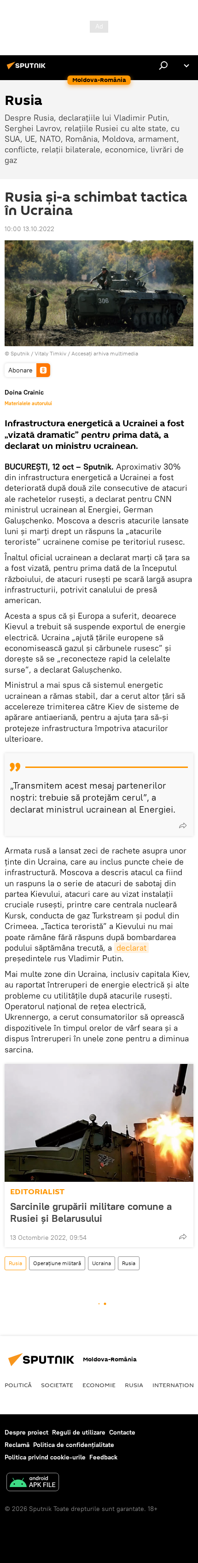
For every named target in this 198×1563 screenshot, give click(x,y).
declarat (131, 947)
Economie (99, 1385)
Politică (18, 1385)
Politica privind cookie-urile (45, 1457)
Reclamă (17, 1445)
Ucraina (101, 1263)
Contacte (122, 1432)
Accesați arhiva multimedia (104, 353)
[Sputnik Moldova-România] (28, 69)
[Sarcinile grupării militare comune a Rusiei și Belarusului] (99, 1123)
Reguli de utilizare (78, 1432)
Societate (57, 1385)
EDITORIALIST (37, 1191)
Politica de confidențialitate (73, 1445)
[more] (183, 825)
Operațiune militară (57, 1263)
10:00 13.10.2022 (29, 229)
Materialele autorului (28, 403)
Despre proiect (26, 1432)
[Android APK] (32, 1483)
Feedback (103, 1457)
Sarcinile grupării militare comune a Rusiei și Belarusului (91, 1212)
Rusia (15, 1263)
